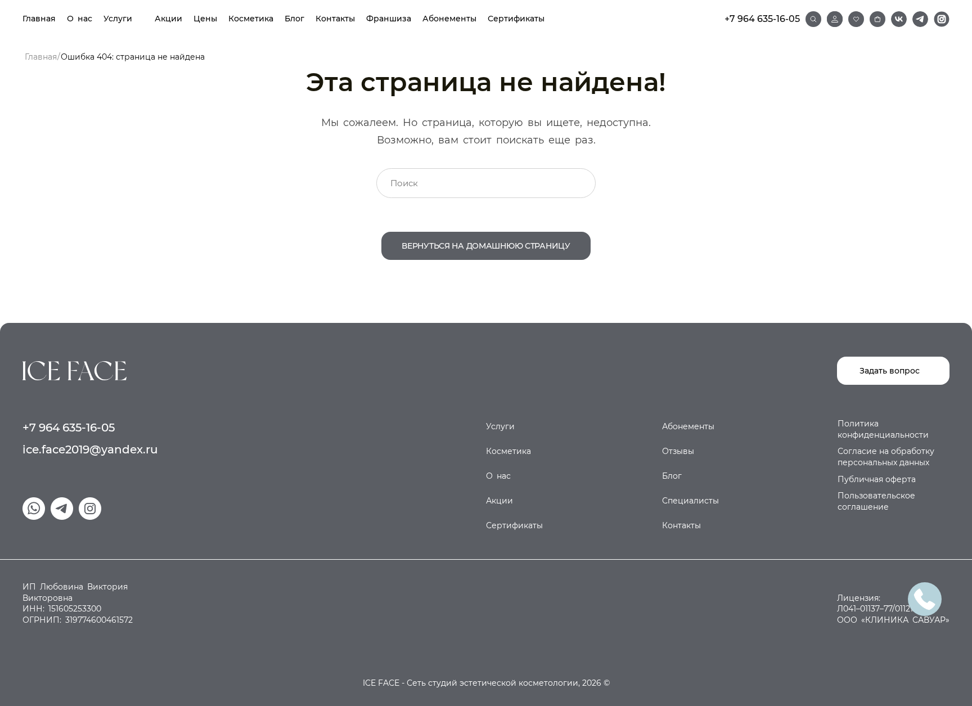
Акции (168, 19)
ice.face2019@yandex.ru (90, 449)
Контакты (335, 19)
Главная (39, 19)
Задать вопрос (890, 371)
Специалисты (690, 501)
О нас (79, 19)
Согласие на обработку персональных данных (886, 456)
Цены (205, 19)
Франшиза (388, 19)
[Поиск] (813, 19)
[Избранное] (856, 19)
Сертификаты (516, 19)
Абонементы (449, 19)
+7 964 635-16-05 (762, 19)
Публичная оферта (877, 479)
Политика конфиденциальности (883, 429)
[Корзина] (877, 19)
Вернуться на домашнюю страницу (486, 246)
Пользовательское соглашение (876, 501)
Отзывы (678, 451)
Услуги (118, 19)
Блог (294, 19)
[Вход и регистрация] (835, 19)
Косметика (250, 19)
